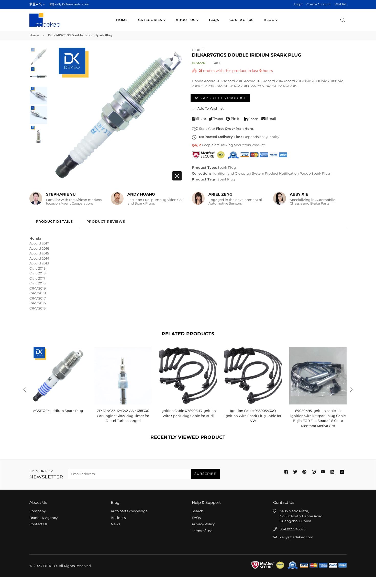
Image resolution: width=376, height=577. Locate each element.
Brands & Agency (43, 518)
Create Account (318, 4)
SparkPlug (226, 179)
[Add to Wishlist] (80, 359)
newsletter (46, 474)
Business (118, 518)
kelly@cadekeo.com (296, 537)
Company (37, 511)
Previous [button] (55, 115)
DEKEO (198, 50)
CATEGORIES (150, 20)
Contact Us (38, 524)
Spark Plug (226, 167)
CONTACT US (241, 20)
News (115, 524)
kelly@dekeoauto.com (71, 4)
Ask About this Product (220, 98)
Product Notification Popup (288, 173)
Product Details (54, 221)
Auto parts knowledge (129, 511)
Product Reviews (105, 221)
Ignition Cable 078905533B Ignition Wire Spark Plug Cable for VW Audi (318, 416)
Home (122, 20)
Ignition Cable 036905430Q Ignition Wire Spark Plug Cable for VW (188, 416)
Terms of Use (202, 531)
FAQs (214, 20)
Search (197, 511)
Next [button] (178, 115)
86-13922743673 (292, 529)
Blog (269, 20)
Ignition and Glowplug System (238, 173)
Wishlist (341, 4)
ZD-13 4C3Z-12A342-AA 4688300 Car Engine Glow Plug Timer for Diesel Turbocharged (58, 416)
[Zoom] (177, 175)
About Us (186, 20)
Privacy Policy (203, 524)
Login (298, 4)
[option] (116, 115)
